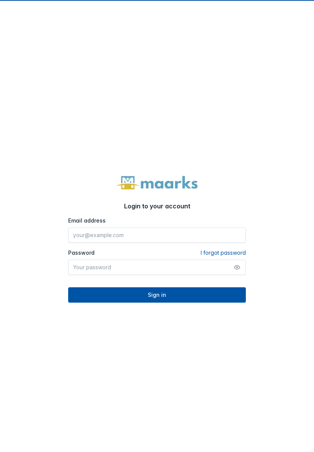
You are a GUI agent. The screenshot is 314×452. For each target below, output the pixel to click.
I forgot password (223, 252)
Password (157, 252)
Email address (87, 220)
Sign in (157, 295)
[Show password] (237, 267)
